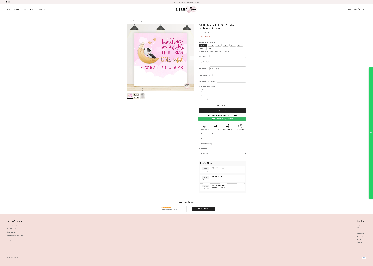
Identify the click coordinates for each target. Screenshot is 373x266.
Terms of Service (361, 233)
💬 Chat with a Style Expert (222, 118)
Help (24, 9)
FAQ (358, 228)
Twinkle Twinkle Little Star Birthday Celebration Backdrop (129, 21)
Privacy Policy (361, 231)
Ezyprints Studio (205, 36)
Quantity (201, 95)
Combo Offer (41, 9)
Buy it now (222, 110)
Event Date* (202, 69)
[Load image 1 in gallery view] (160, 57)
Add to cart (222, 105)
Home (113, 21)
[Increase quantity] (208, 99)
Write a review (203, 208)
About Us (359, 242)
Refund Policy (360, 236)
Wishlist (31, 9)
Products (16, 9)
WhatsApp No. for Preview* (207, 81)
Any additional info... (205, 75)
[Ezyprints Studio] (186, 9)
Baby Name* (202, 56)
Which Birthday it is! (205, 62)
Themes (8, 9)
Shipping (359, 239)
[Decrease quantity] (200, 99)
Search (359, 225)
